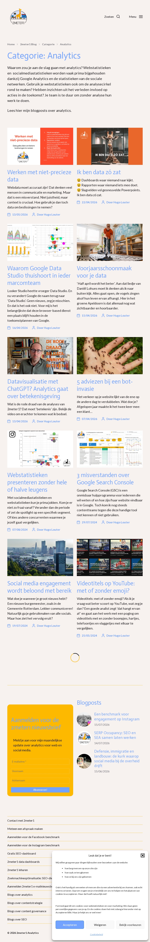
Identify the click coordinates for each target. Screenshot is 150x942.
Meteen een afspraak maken (25, 828)
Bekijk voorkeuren (130, 924)
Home (11, 44)
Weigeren (100, 924)
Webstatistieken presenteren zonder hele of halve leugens (37, 482)
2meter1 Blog (28, 44)
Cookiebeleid (96, 934)
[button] (143, 855)
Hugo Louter (52, 214)
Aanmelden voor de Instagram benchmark (33, 845)
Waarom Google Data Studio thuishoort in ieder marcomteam (39, 275)
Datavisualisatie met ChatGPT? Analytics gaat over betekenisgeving (37, 389)
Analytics (65, 44)
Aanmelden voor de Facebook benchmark (33, 837)
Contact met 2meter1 (20, 820)
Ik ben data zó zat (99, 172)
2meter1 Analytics (27, 932)
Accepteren (70, 924)
